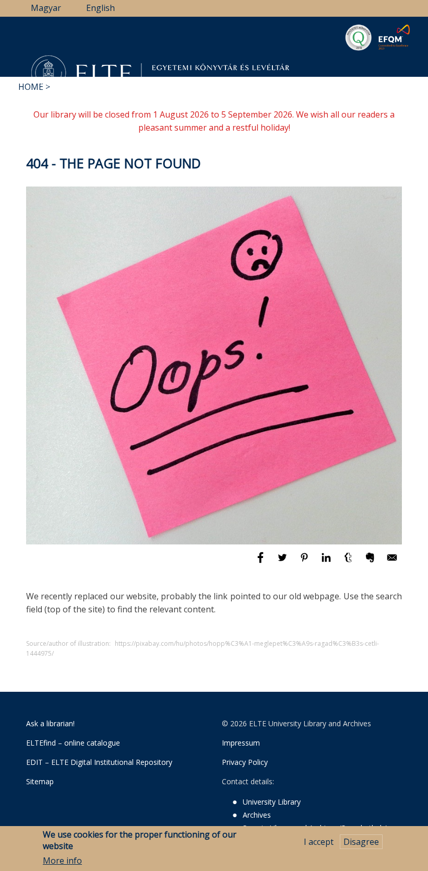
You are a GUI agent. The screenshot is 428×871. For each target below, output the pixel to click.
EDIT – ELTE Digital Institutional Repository (99, 762)
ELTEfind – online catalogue (73, 743)
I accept (319, 841)
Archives (257, 815)
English (100, 8)
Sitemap (40, 781)
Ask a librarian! (50, 723)
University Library (272, 802)
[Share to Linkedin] (327, 562)
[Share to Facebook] (261, 562)
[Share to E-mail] (392, 562)
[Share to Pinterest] (305, 562)
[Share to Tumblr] (349, 562)
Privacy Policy (245, 762)
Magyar (46, 8)
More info (62, 860)
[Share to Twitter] (283, 562)
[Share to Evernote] (371, 562)
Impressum (241, 743)
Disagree (361, 841)
